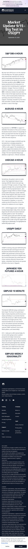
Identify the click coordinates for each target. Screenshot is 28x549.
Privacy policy (18, 428)
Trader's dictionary (6, 437)
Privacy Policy (4, 543)
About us (17, 410)
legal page (16, 472)
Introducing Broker (6, 419)
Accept (20, 546)
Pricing (3, 422)
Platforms (4, 413)
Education (17, 413)
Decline (7, 546)
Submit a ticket (5, 431)
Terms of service (19, 424)
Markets (4, 410)
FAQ (3, 434)
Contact (17, 416)
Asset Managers (6, 416)
